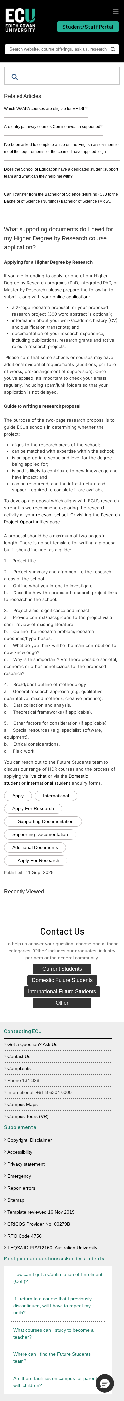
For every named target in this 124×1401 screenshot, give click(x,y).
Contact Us (18, 1056)
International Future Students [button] (62, 991)
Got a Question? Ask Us (32, 1044)
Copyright (17, 1140)
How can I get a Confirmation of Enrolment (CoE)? (57, 1278)
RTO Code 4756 (24, 1236)
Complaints (19, 1068)
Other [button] (62, 1003)
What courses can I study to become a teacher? (53, 1333)
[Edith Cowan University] (20, 20)
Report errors (21, 1188)
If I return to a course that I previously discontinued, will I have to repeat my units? (52, 1305)
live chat (38, 776)
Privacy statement (26, 1164)
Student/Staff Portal (87, 26)
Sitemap (15, 1200)
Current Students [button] (62, 969)
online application (71, 296)
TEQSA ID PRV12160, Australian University (52, 1247)
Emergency (19, 1176)
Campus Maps (22, 1104)
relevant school (52, 514)
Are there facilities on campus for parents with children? (56, 1382)
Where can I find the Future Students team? (52, 1357)
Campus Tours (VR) (28, 1116)
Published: (13, 872)
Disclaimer (41, 1140)
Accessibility (19, 1152)
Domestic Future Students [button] (62, 980)
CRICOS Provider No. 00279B (38, 1224)
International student (48, 783)
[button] (105, 1383)
